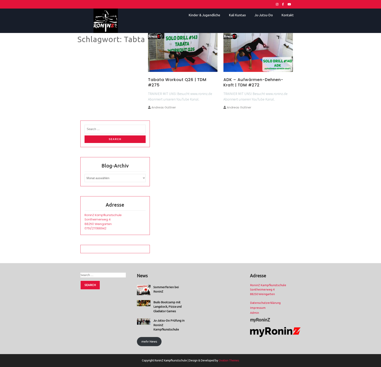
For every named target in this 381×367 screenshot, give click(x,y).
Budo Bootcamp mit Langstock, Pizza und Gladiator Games (167, 306)
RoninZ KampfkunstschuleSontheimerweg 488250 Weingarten (103, 219)
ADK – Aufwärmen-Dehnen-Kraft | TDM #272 (253, 82)
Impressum (258, 307)
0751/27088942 (95, 228)
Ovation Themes (228, 360)
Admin (254, 312)
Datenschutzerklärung (265, 302)
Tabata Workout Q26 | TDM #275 (177, 82)
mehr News (149, 341)
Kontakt (288, 15)
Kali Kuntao (237, 15)
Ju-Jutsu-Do (264, 15)
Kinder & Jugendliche (204, 15)
